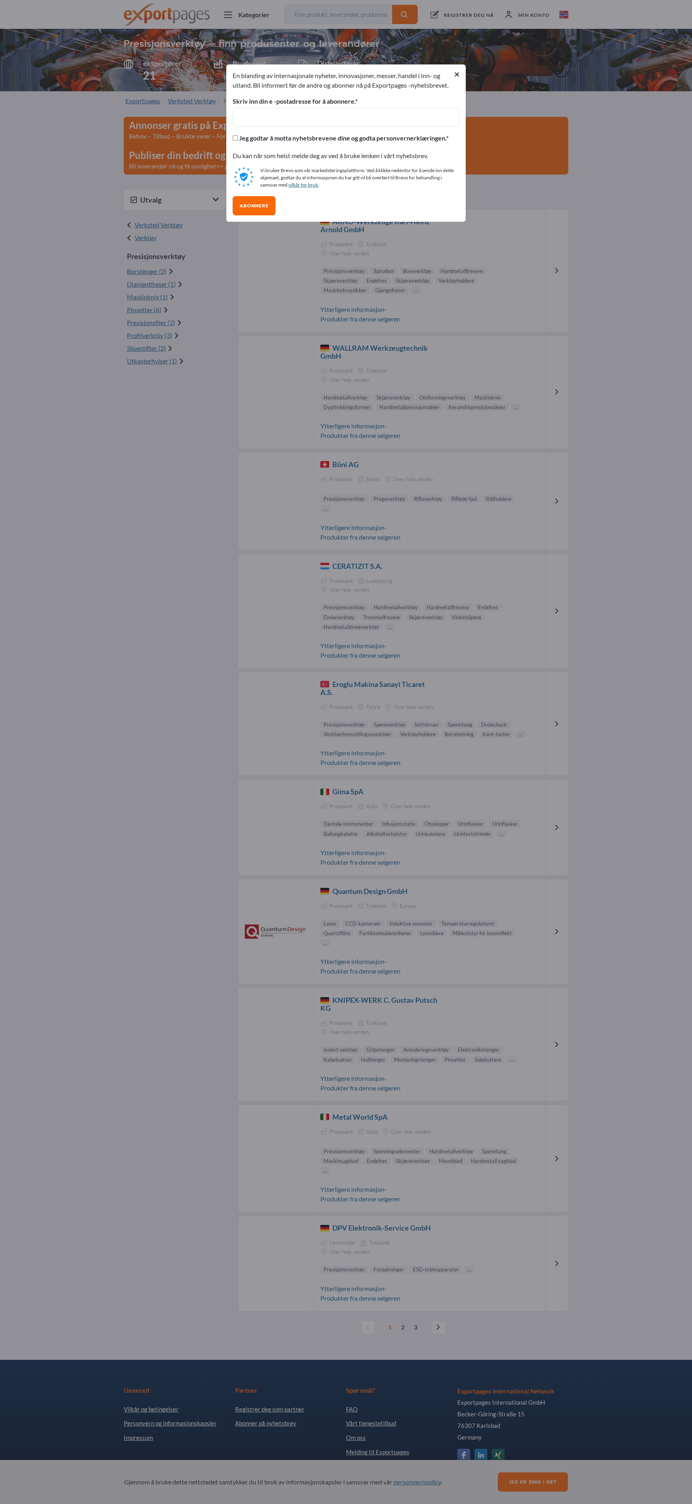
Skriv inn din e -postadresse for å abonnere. (294, 101)
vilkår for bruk (303, 185)
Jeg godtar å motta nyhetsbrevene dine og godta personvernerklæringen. (342, 138)
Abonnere (254, 205)
